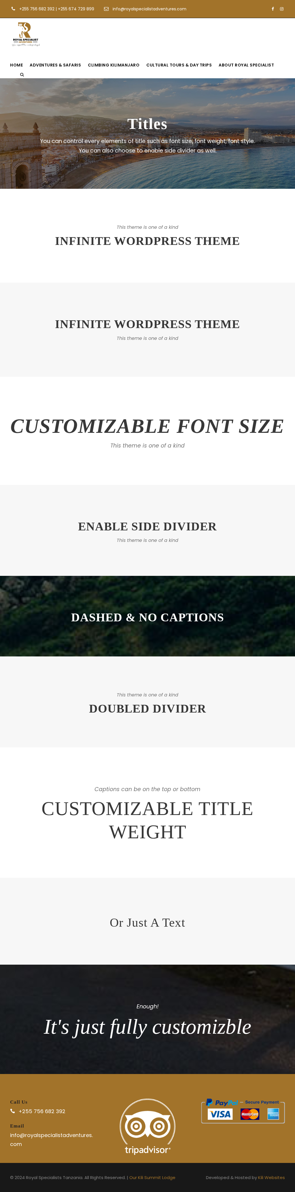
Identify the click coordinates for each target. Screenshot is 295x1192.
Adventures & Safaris (55, 65)
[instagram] (281, 9)
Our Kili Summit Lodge (152, 1177)
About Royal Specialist (246, 65)
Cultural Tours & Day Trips (179, 65)
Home (16, 65)
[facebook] (273, 9)
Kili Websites (271, 1177)
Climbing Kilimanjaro (113, 65)
